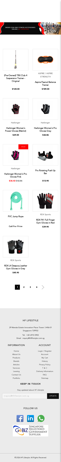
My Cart (45, 358)
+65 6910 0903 (32, 335)
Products (16, 358)
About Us (16, 354)
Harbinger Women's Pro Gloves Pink (15, 175)
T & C (44, 368)
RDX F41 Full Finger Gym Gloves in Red (45, 221)
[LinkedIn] (31, 418)
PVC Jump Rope (15, 216)
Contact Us (16, 375)
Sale (23, 147)
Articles (16, 365)
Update (53, 396)
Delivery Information (44, 371)
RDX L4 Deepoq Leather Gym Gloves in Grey (15, 267)
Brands (16, 361)
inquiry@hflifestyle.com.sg (32, 338)
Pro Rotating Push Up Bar (45, 172)
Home (16, 351)
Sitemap (44, 378)
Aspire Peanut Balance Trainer (45, 83)
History (45, 361)
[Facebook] (20, 418)
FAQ (45, 375)
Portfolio (16, 378)
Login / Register (44, 351)
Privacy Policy (44, 365)
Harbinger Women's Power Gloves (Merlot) (15, 129)
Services (16, 368)
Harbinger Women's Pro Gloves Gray (45, 129)
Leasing (16, 371)
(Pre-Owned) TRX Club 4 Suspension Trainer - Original (15, 78)
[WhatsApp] (41, 418)
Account (44, 354)
